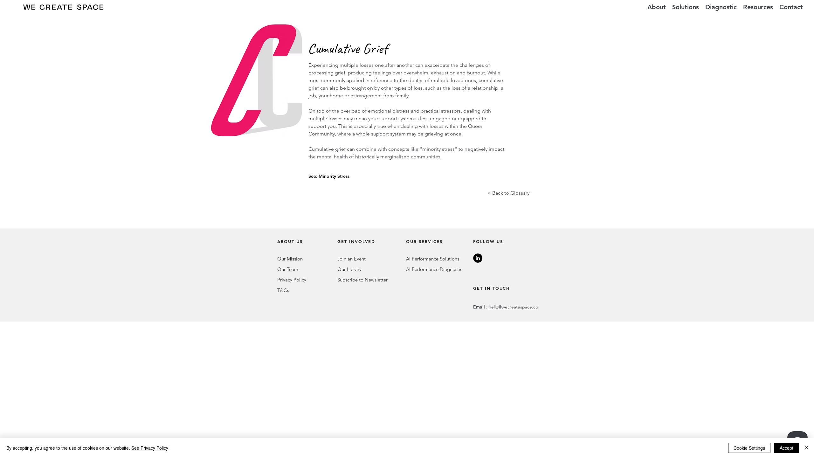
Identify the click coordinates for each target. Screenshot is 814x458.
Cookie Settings (749, 448)
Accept (786, 448)
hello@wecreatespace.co (513, 307)
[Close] (806, 448)
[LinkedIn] (477, 258)
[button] (685, 7)
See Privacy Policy (149, 448)
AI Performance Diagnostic (434, 269)
